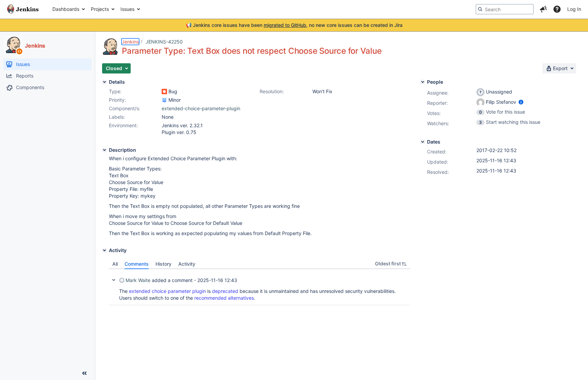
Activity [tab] (186, 264)
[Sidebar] (84, 373)
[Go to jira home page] (22, 9)
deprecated (225, 291)
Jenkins (130, 42)
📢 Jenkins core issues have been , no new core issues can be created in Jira (294, 25)
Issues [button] (127, 9)
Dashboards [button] (65, 9)
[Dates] (422, 141)
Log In (574, 9)
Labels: (117, 117)
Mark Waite (138, 280)
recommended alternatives (224, 298)
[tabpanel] (259, 287)
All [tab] (115, 264)
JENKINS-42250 (164, 42)
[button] (543, 9)
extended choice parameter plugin (167, 291)
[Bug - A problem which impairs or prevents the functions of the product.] (164, 91)
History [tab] (164, 264)
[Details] (104, 82)
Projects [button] (100, 9)
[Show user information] (521, 102)
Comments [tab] (137, 264)
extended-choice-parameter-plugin (201, 108)
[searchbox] (504, 9)
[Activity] (104, 250)
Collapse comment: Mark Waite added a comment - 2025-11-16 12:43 (113, 280)
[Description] (104, 150)
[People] (422, 82)
